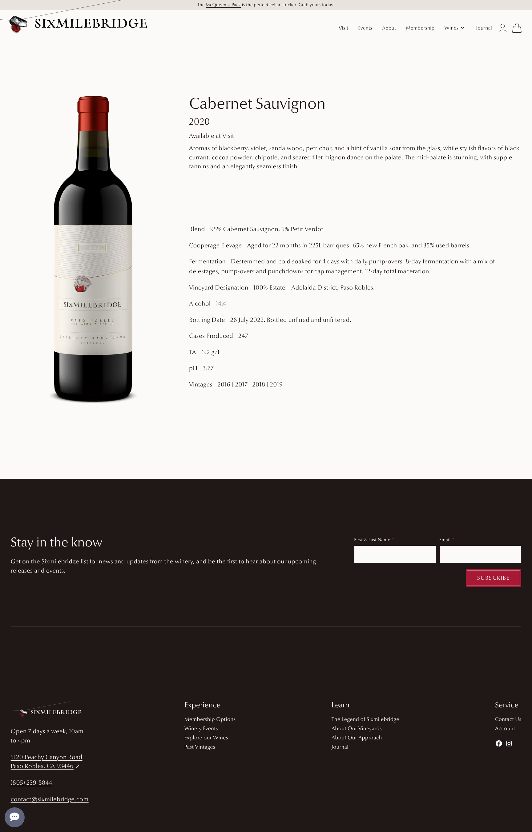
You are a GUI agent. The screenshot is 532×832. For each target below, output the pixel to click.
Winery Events (201, 729)
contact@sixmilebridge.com (50, 800)
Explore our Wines (206, 738)
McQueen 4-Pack (223, 5)
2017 (241, 385)
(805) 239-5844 (31, 783)
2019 (276, 385)
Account (505, 729)
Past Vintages (199, 747)
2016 (223, 385)
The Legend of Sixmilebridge (365, 719)
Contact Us (508, 719)
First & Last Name (372, 540)
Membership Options (210, 719)
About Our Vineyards (357, 729)
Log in (503, 28)
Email (445, 540)
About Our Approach (357, 738)
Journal (340, 747)
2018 (258, 385)
